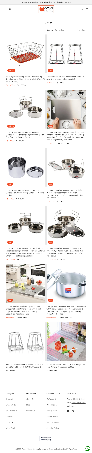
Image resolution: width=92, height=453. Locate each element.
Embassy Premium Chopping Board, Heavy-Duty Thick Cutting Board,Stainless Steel (65, 365)
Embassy (9, 422)
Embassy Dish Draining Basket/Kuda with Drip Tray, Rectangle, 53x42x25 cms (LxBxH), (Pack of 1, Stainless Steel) (25, 79)
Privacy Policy (51, 410)
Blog (28, 405)
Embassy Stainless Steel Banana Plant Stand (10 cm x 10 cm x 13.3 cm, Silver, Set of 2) (65, 77)
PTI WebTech (71, 449)
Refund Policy (52, 416)
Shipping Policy (52, 428)
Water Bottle (11, 428)
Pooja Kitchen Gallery (30, 449)
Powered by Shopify (47, 449)
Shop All (9, 399)
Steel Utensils (11, 410)
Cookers (9, 416)
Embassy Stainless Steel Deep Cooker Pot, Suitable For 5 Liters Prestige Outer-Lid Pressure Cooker (25, 193)
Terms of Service (52, 422)
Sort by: (50, 30)
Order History (51, 405)
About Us (30, 399)
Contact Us (30, 410)
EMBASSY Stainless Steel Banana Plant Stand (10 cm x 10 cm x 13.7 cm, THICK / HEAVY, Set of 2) (25, 365)
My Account (51, 399)
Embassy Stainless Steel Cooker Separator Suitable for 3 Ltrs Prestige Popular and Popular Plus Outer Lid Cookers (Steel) (25, 135)
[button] (5, 9)
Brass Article (11, 405)
